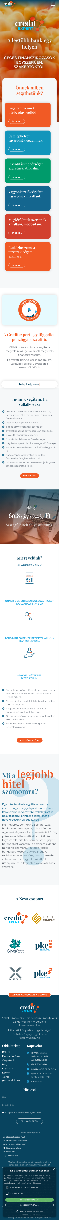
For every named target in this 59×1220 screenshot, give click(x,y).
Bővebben (37, 1183)
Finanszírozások (11, 1056)
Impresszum (9, 1152)
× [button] (54, 1169)
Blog (4, 1064)
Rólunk (6, 1052)
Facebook (36, 1081)
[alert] (29, 1192)
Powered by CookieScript (29, 1215)
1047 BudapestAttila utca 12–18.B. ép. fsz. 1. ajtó (40, 1056)
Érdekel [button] (16, 121)
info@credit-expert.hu (43, 1069)
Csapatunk (8, 1060)
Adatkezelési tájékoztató (28, 1113)
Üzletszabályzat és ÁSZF (14, 1137)
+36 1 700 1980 (39, 1064)
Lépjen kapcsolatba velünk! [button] (29, 995)
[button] (29, 1211)
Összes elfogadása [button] (29, 1200)
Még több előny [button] (30, 740)
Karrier (6, 1072)
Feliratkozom (29, 1121)
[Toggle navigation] (53, 4)
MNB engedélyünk (12, 1148)
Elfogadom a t (23, 1113)
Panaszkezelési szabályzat (15, 1140)
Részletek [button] (29, 475)
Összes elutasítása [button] (29, 1205)
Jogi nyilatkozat (10, 1155)
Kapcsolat (7, 1068)
